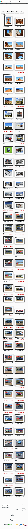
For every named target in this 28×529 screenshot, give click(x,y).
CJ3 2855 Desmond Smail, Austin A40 (19, 435)
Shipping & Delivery (24, 508)
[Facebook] (9, 527)
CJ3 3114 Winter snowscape (6, 188)
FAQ (22, 504)
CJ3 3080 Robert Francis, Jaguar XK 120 (8, 221)
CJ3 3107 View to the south (6, 198)
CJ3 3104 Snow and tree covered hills (19, 198)
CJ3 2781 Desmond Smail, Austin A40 (19, 496)
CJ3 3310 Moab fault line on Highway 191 (19, 94)
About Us (17, 504)
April (8, 5)
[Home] (4, 2)
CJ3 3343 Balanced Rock (6, 26)
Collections (2, 3)
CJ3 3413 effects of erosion (18, 26)
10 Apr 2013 (7, 11)
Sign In (26, 3)
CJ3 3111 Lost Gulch (17, 188)
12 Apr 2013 (12, 11)
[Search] (19, 1)
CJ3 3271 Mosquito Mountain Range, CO (8, 130)
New (12, 3)
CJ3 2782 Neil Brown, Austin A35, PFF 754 (8, 496)
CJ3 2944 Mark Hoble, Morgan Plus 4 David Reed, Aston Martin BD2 (19, 350)
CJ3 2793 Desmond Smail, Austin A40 (19, 484)
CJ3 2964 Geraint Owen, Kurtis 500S (19, 326)
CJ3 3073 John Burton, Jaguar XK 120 (19, 221)
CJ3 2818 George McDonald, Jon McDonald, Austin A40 (7, 472)
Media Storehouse (10, 524)
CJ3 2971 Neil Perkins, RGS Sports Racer (8, 314)
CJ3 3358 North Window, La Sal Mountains (8, 49)
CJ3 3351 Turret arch (5, 71)
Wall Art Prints (1, 5)
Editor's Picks (6, 3)
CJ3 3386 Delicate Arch (17, 49)
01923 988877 (12, 515)
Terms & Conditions (24, 509)
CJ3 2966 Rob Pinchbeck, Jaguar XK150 (8, 326)
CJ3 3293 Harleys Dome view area (7, 119)
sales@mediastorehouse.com (14, 516)
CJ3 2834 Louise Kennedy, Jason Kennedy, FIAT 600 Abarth (7, 460)
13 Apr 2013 (16, 11)
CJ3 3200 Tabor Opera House (6, 166)
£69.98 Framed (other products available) (8, 27)
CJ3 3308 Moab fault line (6, 105)
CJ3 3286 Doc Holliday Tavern (18, 119)
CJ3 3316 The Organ (5, 94)
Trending (10, 3)
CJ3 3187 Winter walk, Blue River (18, 166)
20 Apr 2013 (3, 14)
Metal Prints (23, 510)
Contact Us (11, 514)
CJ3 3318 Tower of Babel (18, 83)
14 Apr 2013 (21, 11)
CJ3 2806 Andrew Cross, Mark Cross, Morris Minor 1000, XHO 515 (19, 472)
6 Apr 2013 (3, 11)
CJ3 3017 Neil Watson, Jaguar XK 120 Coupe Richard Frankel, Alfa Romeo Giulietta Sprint (7, 281)
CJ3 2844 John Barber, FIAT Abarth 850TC (8, 447)
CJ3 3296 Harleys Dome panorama (19, 105)
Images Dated (4, 5)
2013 (6, 5)
